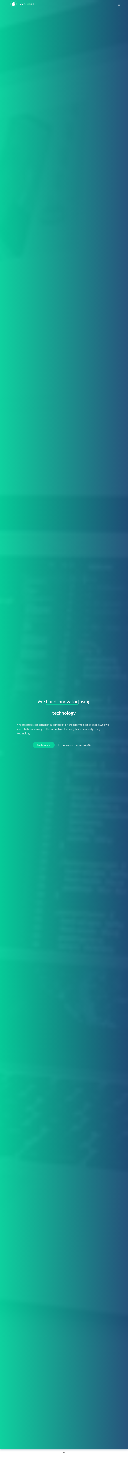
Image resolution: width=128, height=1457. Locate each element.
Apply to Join (43, 744)
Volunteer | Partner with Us (77, 744)
